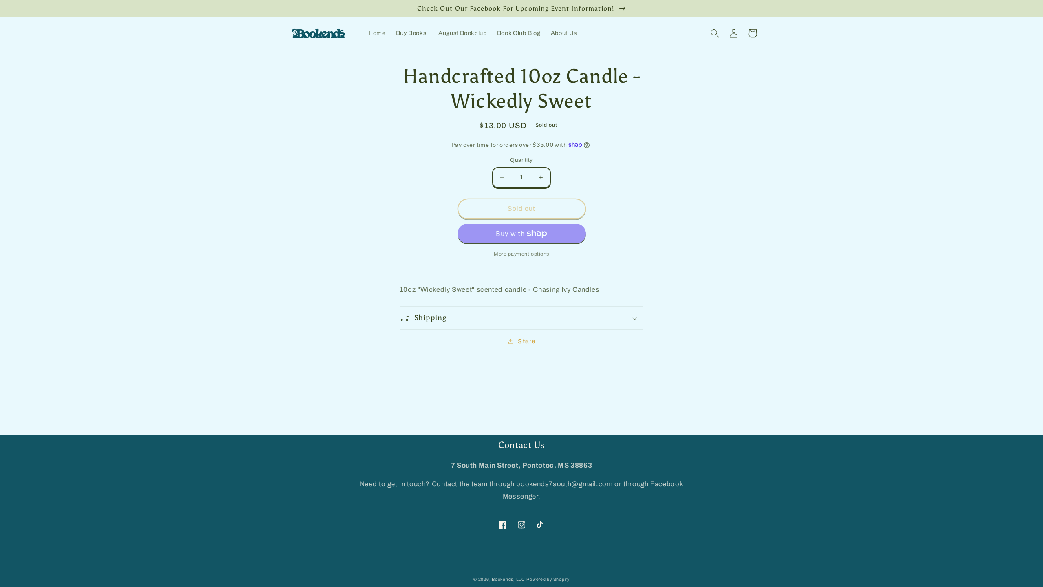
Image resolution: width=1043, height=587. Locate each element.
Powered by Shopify (547, 579)
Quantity (521, 160)
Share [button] (526, 341)
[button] (715, 33)
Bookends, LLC (508, 579)
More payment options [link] (521, 254)
